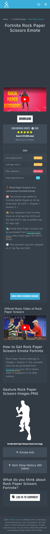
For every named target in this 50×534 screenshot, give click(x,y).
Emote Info (25, 452)
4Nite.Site (14, 520)
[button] (46, 4)
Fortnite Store (13, 369)
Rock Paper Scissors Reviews (25, 296)
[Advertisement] (25, 59)
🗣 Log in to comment (25, 497)
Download (25, 119)
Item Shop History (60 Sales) (25, 466)
